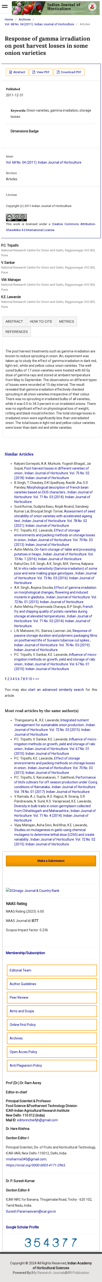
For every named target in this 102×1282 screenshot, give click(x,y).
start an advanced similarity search (56, 690)
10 (30, 679)
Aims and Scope (22, 1011)
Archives (25, 19)
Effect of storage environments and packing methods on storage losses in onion (54, 535)
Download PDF (70, 72)
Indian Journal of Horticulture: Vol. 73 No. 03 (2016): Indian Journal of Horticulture (55, 578)
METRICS (66, 321)
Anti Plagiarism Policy (26, 1065)
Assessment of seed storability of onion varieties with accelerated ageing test (54, 516)
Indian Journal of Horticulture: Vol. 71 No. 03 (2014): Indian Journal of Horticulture (53, 497)
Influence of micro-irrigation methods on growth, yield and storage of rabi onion (55, 659)
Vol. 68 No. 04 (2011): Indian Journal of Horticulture (39, 24)
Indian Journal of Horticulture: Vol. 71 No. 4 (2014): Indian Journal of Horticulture (55, 815)
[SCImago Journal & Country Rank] (32, 890)
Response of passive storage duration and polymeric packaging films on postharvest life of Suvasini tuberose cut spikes (55, 635)
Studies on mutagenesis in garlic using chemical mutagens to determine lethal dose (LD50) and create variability (54, 834)
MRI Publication (77, 1273)
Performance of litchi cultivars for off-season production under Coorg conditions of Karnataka (55, 782)
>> (37, 679)
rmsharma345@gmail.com (26, 1159)
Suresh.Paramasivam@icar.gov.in (31, 1211)
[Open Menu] (4, 7)
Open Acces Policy (23, 1052)
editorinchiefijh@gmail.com (37, 1120)
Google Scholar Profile (22, 1227)
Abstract (19, 72)
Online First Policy (23, 1025)
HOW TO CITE (41, 321)
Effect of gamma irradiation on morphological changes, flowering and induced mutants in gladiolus (55, 592)
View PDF (43, 72)
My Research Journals (48, 1273)
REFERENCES (16, 332)
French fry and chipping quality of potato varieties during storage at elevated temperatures (53, 611)
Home (9, 19)
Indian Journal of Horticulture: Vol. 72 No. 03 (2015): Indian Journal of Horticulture (54, 729)
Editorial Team (20, 970)
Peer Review (19, 997)
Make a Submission (51, 861)
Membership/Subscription (25, 953)
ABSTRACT (14, 321)
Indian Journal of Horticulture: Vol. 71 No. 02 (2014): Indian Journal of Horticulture (53, 621)
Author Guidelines (23, 984)
